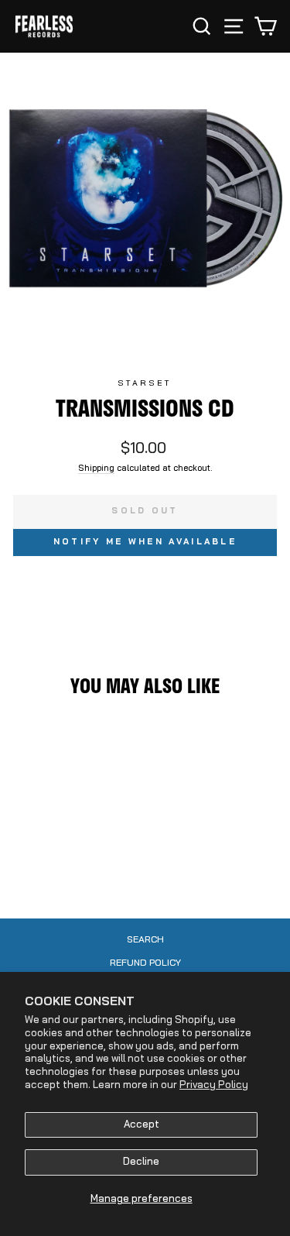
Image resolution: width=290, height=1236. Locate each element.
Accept (141, 1125)
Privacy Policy (213, 1085)
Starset (145, 383)
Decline (141, 1162)
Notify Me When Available (145, 542)
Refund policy (145, 963)
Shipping (96, 469)
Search (145, 940)
